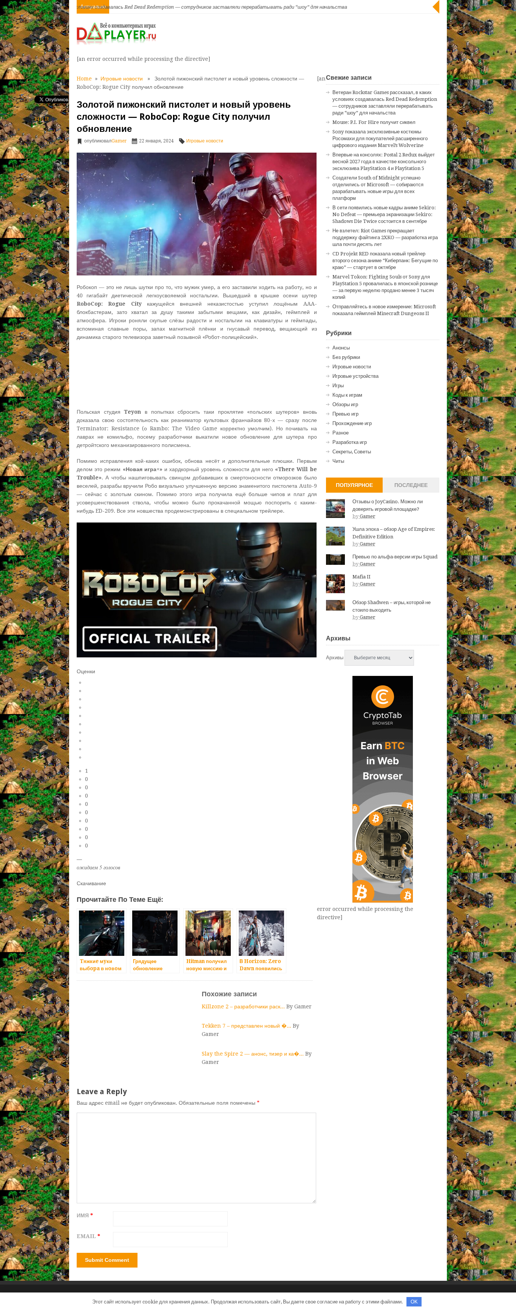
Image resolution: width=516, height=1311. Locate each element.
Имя (85, 1215)
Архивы (334, 657)
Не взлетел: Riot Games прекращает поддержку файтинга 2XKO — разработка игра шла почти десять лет (385, 237)
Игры (338, 385)
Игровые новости (121, 79)
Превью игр (345, 414)
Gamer (119, 141)
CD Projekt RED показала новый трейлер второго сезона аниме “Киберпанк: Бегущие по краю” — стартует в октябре (385, 260)
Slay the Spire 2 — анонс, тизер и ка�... (253, 1054)
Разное (340, 433)
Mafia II (361, 577)
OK (414, 1302)
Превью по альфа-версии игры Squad (394, 557)
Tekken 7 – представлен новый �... (247, 1026)
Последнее (411, 485)
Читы (338, 461)
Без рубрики (346, 357)
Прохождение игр (352, 423)
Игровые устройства (355, 376)
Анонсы (341, 348)
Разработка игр (349, 442)
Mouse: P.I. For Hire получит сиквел (374, 122)
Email (88, 1236)
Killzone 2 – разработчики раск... (244, 1006)
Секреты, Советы (351, 452)
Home (84, 79)
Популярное (354, 485)
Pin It (41, 119)
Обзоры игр (345, 404)
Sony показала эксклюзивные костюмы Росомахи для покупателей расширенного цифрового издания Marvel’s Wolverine (380, 138)
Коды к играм (347, 395)
